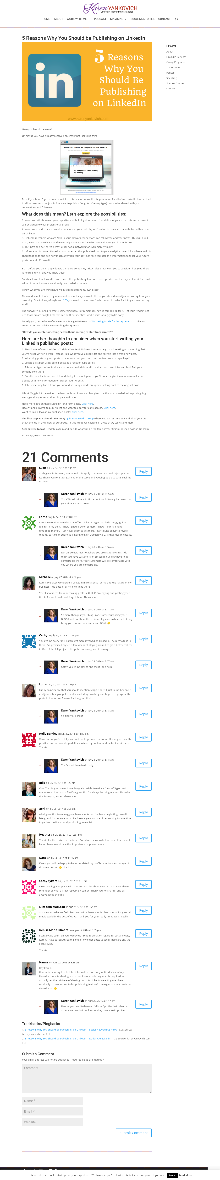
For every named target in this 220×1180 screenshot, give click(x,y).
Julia (42, 783)
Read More (185, 1175)
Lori (42, 684)
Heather (44, 834)
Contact (164, 19)
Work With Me (77, 19)
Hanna (43, 962)
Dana (43, 858)
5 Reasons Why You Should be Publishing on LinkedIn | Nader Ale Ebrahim (68, 1038)
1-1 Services (173, 67)
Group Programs (175, 62)
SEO (65, 300)
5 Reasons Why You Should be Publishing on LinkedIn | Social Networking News (71, 1029)
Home (46, 19)
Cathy (43, 635)
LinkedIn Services (176, 57)
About (58, 19)
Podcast (100, 19)
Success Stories (143, 19)
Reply (143, 471)
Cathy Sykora (48, 881)
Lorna (43, 517)
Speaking (116, 19)
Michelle (45, 577)
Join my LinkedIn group (80, 418)
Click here (87, 403)
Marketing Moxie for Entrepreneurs (112, 321)
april (42, 809)
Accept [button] (172, 1175)
